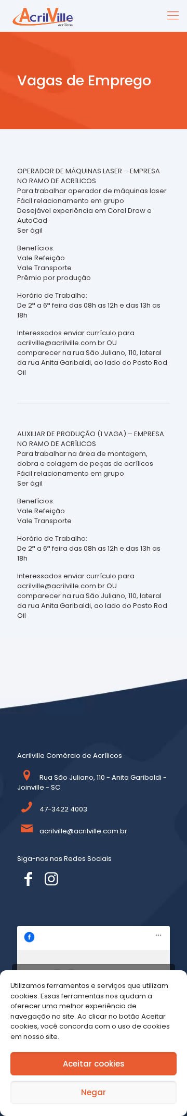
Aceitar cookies (94, 1063)
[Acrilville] (46, 15)
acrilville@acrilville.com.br (83, 831)
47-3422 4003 (63, 809)
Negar (93, 1092)
